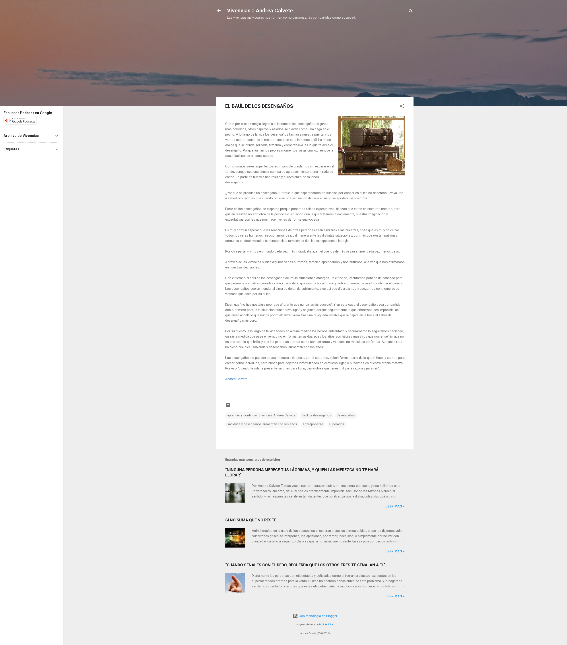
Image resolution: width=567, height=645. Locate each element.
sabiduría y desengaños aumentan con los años (262, 424)
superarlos (336, 424)
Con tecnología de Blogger (317, 616)
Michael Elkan (326, 624)
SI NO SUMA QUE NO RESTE (250, 520)
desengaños (346, 415)
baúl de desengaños (316, 415)
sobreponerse (313, 424)
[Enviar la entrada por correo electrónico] (228, 406)
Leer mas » (395, 506)
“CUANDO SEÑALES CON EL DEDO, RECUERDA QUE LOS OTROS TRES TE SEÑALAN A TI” (305, 565)
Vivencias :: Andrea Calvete (260, 11)
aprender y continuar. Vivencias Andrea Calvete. (261, 415)
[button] (402, 106)
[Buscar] (411, 12)
